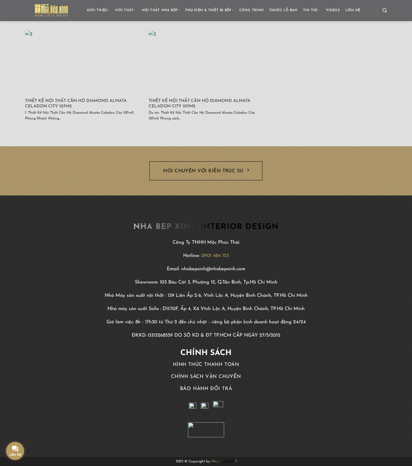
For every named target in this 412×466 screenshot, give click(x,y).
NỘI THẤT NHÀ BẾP (160, 10)
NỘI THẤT (124, 10)
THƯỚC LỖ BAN (283, 10)
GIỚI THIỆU (97, 10)
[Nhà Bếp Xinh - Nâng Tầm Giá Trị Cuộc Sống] (51, 10)
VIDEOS (333, 10)
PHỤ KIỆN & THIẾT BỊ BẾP (208, 10)
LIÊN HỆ (352, 10)
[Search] (384, 10)
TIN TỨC (310, 10)
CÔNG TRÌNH (251, 10)
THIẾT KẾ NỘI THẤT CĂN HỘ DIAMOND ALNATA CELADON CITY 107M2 (76, 104)
